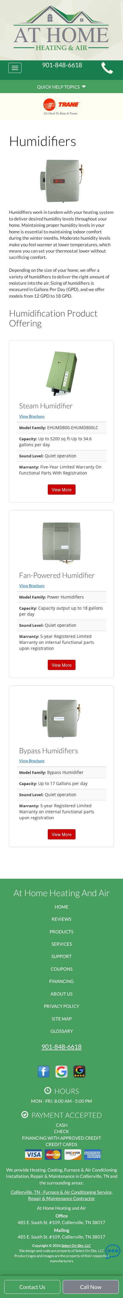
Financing (61, 981)
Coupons (62, 969)
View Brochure (31, 416)
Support (61, 956)
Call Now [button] (91, 1287)
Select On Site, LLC (76, 1245)
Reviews (61, 919)
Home (61, 906)
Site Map (62, 1018)
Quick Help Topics (59, 86)
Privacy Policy (61, 1006)
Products (61, 931)
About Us (61, 993)
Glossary (61, 1031)
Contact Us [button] (32, 1287)
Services (61, 944)
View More (62, 490)
